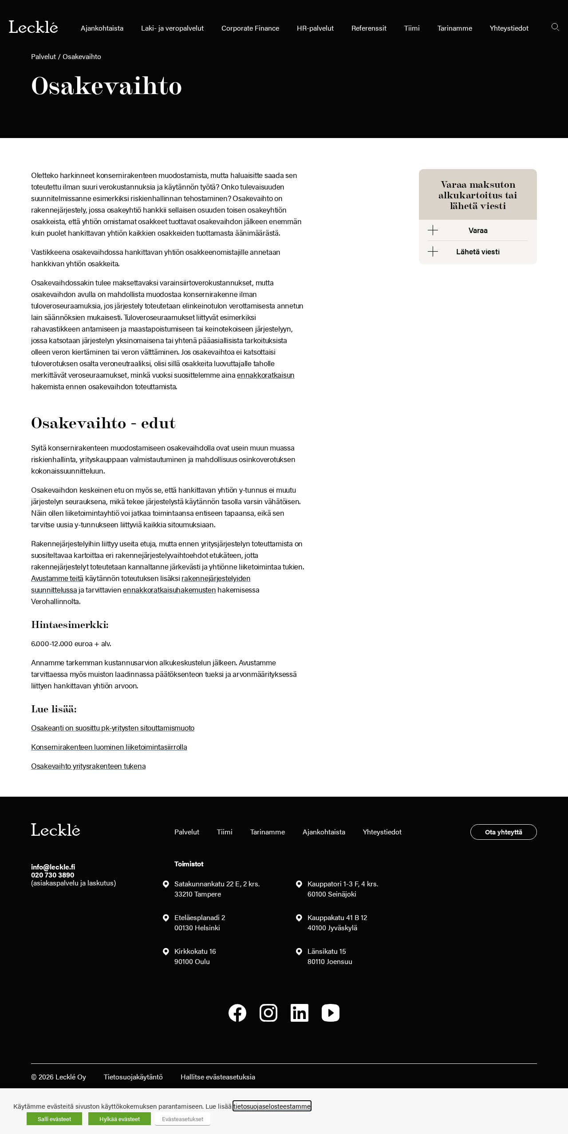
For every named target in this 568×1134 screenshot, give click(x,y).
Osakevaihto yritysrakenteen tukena (88, 765)
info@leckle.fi (53, 866)
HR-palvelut (315, 28)
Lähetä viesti (478, 251)
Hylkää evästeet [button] (119, 1118)
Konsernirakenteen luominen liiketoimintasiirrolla (109, 746)
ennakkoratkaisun (266, 374)
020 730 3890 (52, 874)
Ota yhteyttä (503, 831)
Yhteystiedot (509, 28)
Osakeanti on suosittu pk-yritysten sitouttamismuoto (112, 727)
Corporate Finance (250, 28)
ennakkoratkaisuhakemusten (169, 589)
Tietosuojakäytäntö (133, 1076)
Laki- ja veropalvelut (172, 28)
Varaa (478, 230)
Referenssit (369, 28)
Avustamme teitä (57, 578)
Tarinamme (455, 28)
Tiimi (412, 28)
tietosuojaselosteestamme (272, 1105)
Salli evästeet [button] (54, 1118)
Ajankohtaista (102, 28)
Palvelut (43, 56)
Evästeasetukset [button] (182, 1118)
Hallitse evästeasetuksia (218, 1076)
